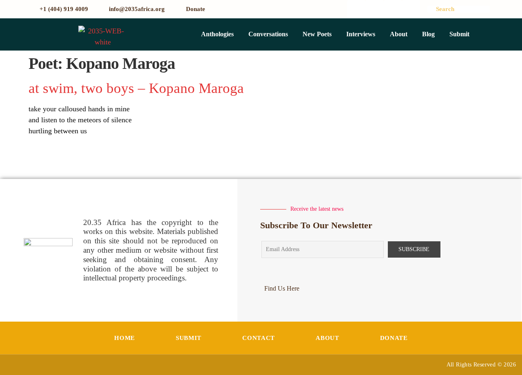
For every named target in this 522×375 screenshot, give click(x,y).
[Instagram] (393, 9)
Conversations (268, 34)
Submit (459, 34)
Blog (428, 34)
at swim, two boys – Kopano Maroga (136, 88)
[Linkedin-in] (411, 9)
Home (124, 338)
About (398, 34)
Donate (394, 338)
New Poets (317, 34)
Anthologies (217, 34)
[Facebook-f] (356, 9)
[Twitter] (374, 9)
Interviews (360, 34)
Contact (258, 338)
